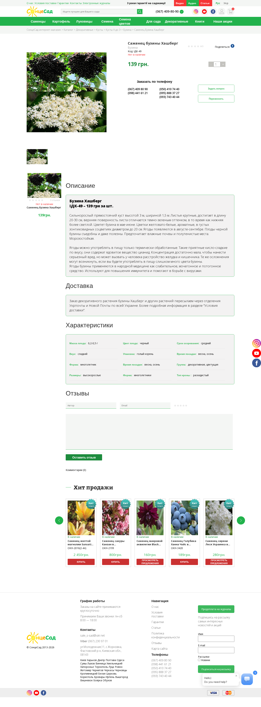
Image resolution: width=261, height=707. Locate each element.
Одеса (120, 660)
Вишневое (86, 680)
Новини (205, 660)
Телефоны (159, 654)
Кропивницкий (89, 673)
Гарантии (63, 3)
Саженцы (38, 21)
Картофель (61, 21)
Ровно (119, 666)
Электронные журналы (96, 3)
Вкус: (72, 354)
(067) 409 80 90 (138, 89)
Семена (107, 21)
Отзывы (156, 643)
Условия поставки (45, 3)
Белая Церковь (107, 673)
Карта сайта (159, 649)
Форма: (74, 364)
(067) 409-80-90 (167, 11)
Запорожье (87, 666)
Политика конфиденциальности (163, 635)
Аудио (192, 3)
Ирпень (110, 677)
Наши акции (222, 21)
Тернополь (102, 666)
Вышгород (121, 677)
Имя (200, 634)
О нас (30, 3)
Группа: (181, 364)
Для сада (153, 21)
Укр (226, 3)
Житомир (86, 670)
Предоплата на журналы (216, 609)
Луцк (112, 666)
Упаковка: (129, 354)
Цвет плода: (130, 343)
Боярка (98, 680)
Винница (101, 663)
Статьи (205, 3)
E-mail (201, 645)
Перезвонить (216, 98)
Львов (91, 663)
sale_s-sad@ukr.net (92, 635)
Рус (218, 3)
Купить (81, 561)
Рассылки (203, 656)
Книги (199, 21)
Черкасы (109, 670)
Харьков (92, 660)
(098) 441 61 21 (138, 93)
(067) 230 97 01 (94, 641)
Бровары (99, 677)
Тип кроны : (184, 375)
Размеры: (75, 375)
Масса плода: (77, 343)
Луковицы (84, 21)
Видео (180, 3)
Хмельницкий (114, 663)
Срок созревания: (188, 343)
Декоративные (176, 21)
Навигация (159, 601)
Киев (83, 660)
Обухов (107, 680)
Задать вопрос (216, 88)
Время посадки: (187, 354)
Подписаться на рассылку (216, 669)
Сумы (83, 663)
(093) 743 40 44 (169, 97)
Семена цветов (125, 21)
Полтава (111, 660)
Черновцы (121, 670)
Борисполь (87, 677)
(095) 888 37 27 (169, 93)
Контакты (76, 3)
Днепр (101, 660)
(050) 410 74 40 (169, 89)
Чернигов (98, 670)
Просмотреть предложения (150, 562)
